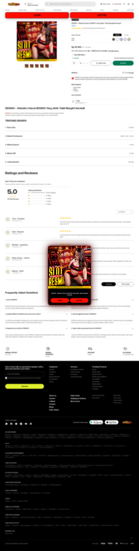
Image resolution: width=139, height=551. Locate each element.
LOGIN (60, 300)
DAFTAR (79, 300)
